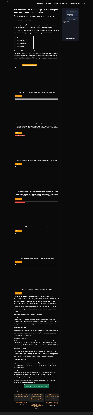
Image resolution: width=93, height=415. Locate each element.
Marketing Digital (28, 20)
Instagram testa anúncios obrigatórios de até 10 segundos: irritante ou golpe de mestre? (37, 404)
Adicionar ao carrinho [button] (29, 65)
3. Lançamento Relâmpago (21, 43)
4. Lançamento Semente (20, 44)
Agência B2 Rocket (63, 3)
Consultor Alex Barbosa (74, 3)
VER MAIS (18, 96)
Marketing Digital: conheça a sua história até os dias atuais (52, 403)
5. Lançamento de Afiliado (21, 46)
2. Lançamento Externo (20, 41)
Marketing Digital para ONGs (21, 402)
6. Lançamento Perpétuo (21, 47)
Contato (83, 3)
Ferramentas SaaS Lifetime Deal (44, 3)
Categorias (55, 3)
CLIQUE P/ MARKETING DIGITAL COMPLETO (37, 386)
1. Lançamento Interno (20, 40)
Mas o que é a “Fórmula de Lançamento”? (24, 38)
